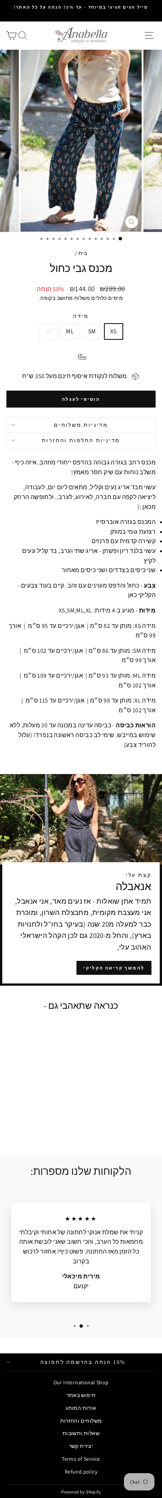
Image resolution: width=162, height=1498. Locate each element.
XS (113, 331)
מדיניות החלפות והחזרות (81, 440)
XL (48, 331)
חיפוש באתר (81, 1395)
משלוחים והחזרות (81, 1420)
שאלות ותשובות (81, 1433)
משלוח (82, 298)
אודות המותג (81, 1408)
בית (82, 253)
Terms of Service (81, 1458)
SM (92, 331)
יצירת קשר (81, 1446)
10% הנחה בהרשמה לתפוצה (83, 1362)
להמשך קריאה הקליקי (113, 968)
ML (70, 331)
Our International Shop (81, 1382)
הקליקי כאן (142, 595)
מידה (81, 316)
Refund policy (81, 1471)
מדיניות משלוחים (81, 424)
